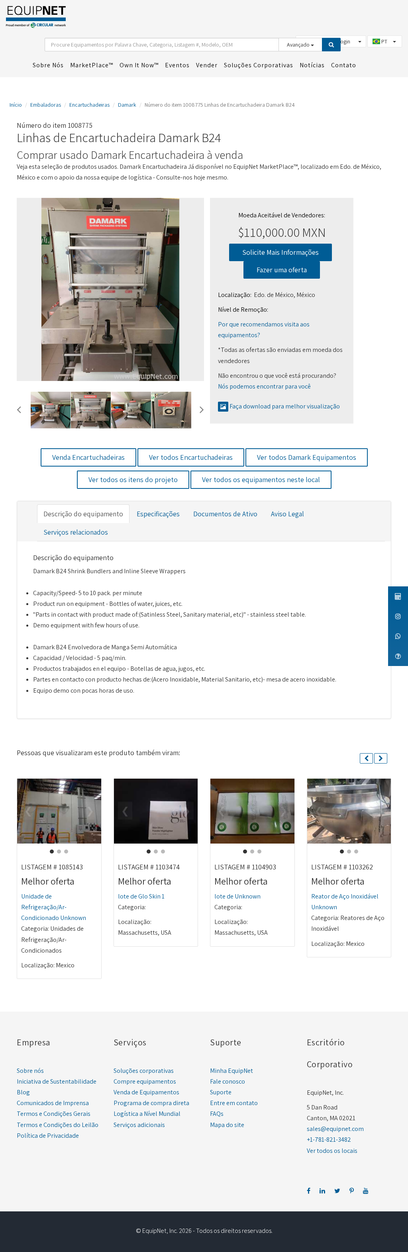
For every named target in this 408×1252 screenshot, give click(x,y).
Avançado (299, 44)
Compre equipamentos (145, 1081)
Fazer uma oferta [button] (282, 269)
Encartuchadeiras (89, 104)
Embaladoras (45, 104)
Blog (23, 1092)
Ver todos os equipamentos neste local (261, 479)
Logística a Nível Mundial (147, 1113)
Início (16, 104)
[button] (19, 408)
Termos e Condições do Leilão (57, 1125)
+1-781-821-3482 (329, 1139)
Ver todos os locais (332, 1151)
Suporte (220, 1092)
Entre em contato (234, 1103)
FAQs (217, 1113)
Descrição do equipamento (83, 513)
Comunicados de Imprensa (53, 1103)
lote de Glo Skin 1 (141, 896)
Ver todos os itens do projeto (133, 479)
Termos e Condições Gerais (53, 1113)
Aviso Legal (287, 513)
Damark (127, 104)
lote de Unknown (237, 896)
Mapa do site (227, 1125)
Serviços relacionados (75, 532)
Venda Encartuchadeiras (88, 457)
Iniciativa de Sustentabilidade (56, 1081)
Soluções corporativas (144, 1070)
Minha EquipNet (231, 1070)
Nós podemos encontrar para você (264, 386)
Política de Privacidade (48, 1135)
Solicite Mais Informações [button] (280, 252)
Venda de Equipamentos (146, 1092)
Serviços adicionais (139, 1125)
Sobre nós (30, 1070)
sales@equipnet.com (335, 1129)
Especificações (158, 513)
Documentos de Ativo (225, 513)
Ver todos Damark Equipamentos (306, 457)
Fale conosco (227, 1081)
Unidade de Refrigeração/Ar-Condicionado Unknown (53, 907)
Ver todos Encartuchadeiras (191, 457)
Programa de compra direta (151, 1103)
